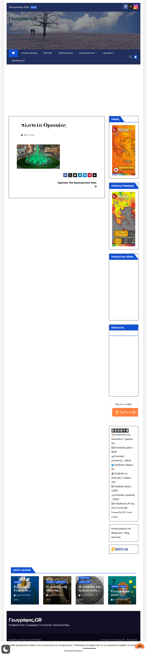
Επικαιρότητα (87, 53)
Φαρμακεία (18, 60)
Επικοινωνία (132, 640)
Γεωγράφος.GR (25, 620)
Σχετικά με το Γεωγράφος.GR (112, 640)
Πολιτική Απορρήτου (73, 651)
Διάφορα (108, 53)
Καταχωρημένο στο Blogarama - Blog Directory (121, 532)
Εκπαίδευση (60, 582)
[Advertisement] (74, 86)
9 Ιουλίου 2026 (121, 600)
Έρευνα (48, 53)
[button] (130, 57)
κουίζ (123, 586)
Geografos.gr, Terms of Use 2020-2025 (25, 640)
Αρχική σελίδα (29, 53)
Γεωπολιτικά (65, 53)
